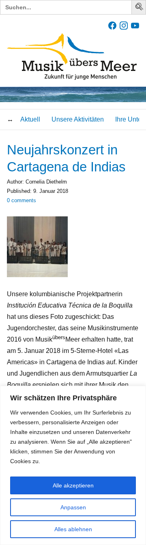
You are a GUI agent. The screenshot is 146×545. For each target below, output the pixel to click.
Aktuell (30, 119)
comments (21, 200)
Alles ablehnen (73, 529)
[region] (73, 465)
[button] (140, 7)
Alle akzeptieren (73, 485)
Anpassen (73, 507)
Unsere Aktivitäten (78, 119)
